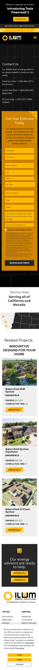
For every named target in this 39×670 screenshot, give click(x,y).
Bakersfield (7, 619)
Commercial (27, 619)
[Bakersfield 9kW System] (19, 359)
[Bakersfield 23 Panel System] (19, 479)
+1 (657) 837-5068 (23, 99)
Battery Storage (29, 623)
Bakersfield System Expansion (17, 450)
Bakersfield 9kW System (15, 390)
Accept (19, 655)
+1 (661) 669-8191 (25, 90)
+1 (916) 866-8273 (24, 81)
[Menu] (35, 37)
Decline (19, 659)
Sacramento (7, 616)
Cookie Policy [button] (29, 643)
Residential (26, 616)
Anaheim (6, 623)
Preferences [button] (19, 648)
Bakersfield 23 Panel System (17, 510)
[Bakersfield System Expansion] (19, 419)
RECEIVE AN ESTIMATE (19, 263)
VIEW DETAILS (14, 410)
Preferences (20, 664)
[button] (6, 322)
